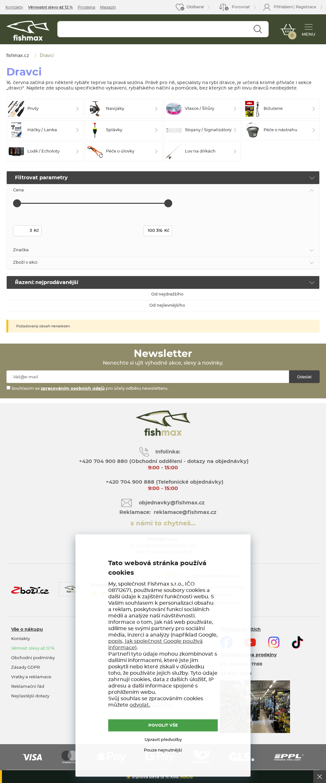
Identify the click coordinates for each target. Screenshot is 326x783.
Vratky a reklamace (31, 677)
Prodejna (86, 7)
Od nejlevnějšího (167, 305)
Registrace (306, 7)
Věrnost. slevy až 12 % (32, 648)
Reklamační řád (27, 687)
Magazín (108, 7)
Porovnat (238, 8)
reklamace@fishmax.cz (185, 512)
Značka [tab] (21, 250)
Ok (319, 776)
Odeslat (304, 377)
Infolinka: (167, 451)
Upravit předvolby (163, 740)
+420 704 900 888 (129, 482)
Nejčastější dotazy (30, 696)
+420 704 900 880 (103, 461)
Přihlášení (283, 7)
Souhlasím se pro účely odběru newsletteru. (89, 389)
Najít (257, 29)
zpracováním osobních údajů (73, 389)
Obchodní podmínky (33, 658)
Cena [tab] (18, 190)
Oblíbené (195, 7)
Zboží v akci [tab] (25, 262)
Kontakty (14, 7)
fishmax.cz (28, 31)
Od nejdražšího (167, 294)
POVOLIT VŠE (163, 725)
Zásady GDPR (25, 668)
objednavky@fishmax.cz (172, 502)
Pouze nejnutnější (163, 750)
